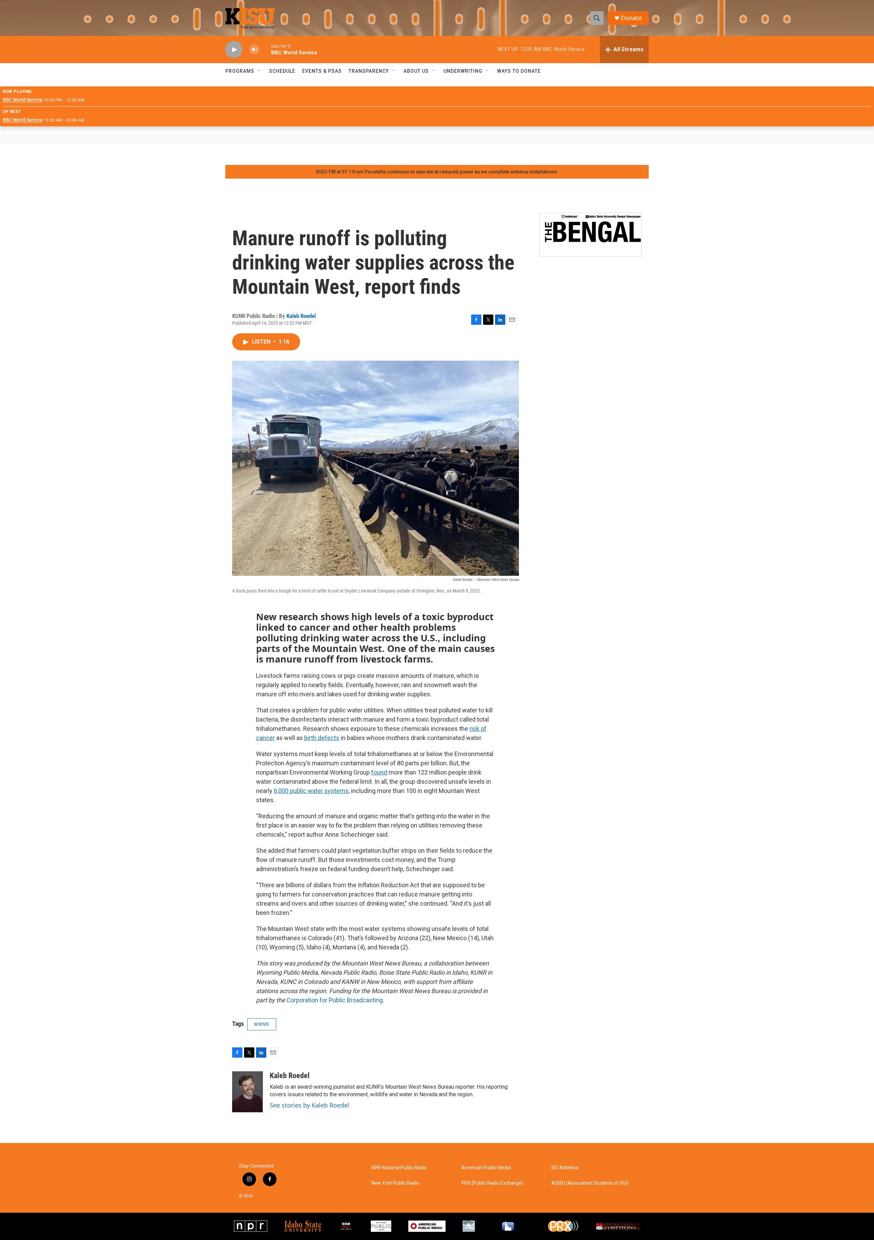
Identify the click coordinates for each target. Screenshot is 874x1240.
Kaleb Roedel (301, 315)
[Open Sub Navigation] (259, 71)
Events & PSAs (322, 71)
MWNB (261, 1024)
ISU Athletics (565, 1167)
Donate (631, 18)
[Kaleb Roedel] (247, 1091)
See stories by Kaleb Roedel (309, 1105)
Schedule (282, 71)
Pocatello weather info (109, 154)
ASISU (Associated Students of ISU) (590, 1183)
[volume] (254, 49)
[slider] (265, 49)
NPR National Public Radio (399, 1167)
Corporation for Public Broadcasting (334, 1000)
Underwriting (462, 71)
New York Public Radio (395, 1183)
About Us (416, 71)
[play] (233, 50)
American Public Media (486, 1167)
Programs (239, 71)
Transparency (369, 71)
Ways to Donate (519, 71)
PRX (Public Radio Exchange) (492, 1183)
